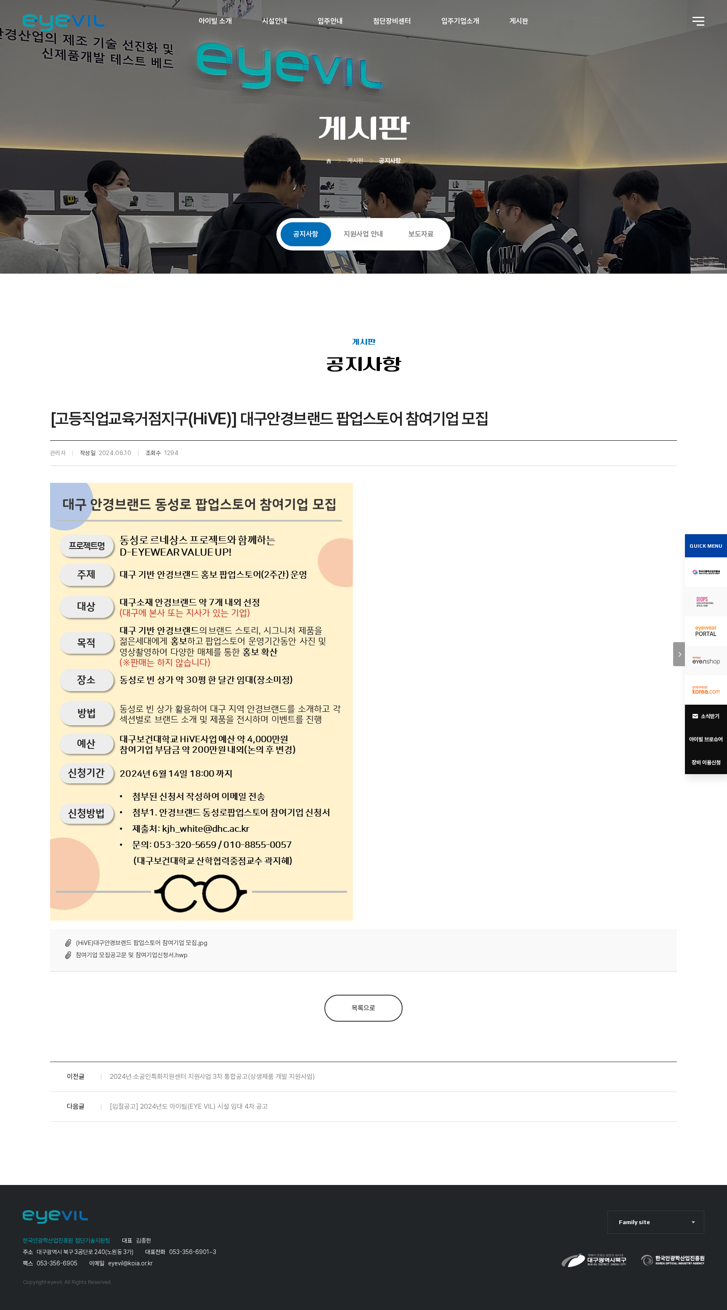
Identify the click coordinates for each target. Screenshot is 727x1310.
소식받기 (710, 716)
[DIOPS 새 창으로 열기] (706, 601)
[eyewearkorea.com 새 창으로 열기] (706, 690)
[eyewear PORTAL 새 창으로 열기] (706, 631)
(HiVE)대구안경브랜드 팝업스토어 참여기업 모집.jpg (141, 943)
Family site (634, 1222)
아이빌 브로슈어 (706, 739)
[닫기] (679, 654)
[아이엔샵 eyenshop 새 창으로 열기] (706, 660)
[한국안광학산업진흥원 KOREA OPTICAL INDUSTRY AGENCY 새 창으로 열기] (706, 572)
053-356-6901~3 (192, 1252)
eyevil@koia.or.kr (130, 1263)
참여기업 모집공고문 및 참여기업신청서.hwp (132, 955)
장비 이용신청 (706, 762)
